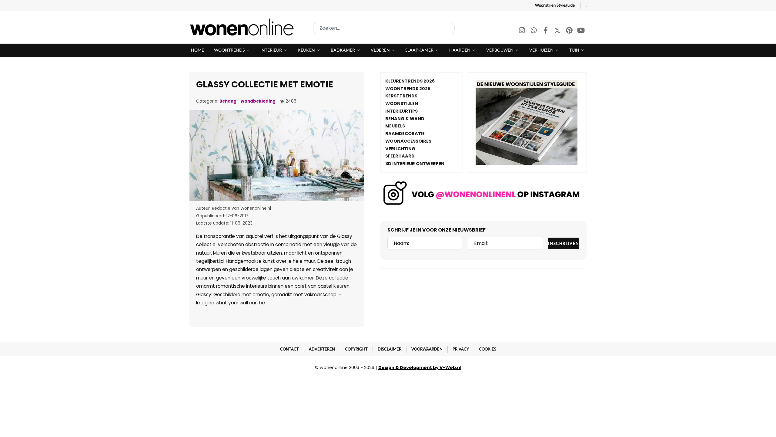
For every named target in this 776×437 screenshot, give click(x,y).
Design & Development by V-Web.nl (419, 367)
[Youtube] (581, 31)
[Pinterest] (570, 31)
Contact (289, 349)
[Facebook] (546, 31)
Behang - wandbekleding (247, 101)
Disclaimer (389, 349)
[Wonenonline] (243, 27)
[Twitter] (558, 31)
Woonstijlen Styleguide (555, 5)
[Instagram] (522, 31)
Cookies (487, 349)
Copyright (356, 349)
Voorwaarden (427, 349)
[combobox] (384, 28)
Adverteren (322, 349)
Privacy (461, 349)
